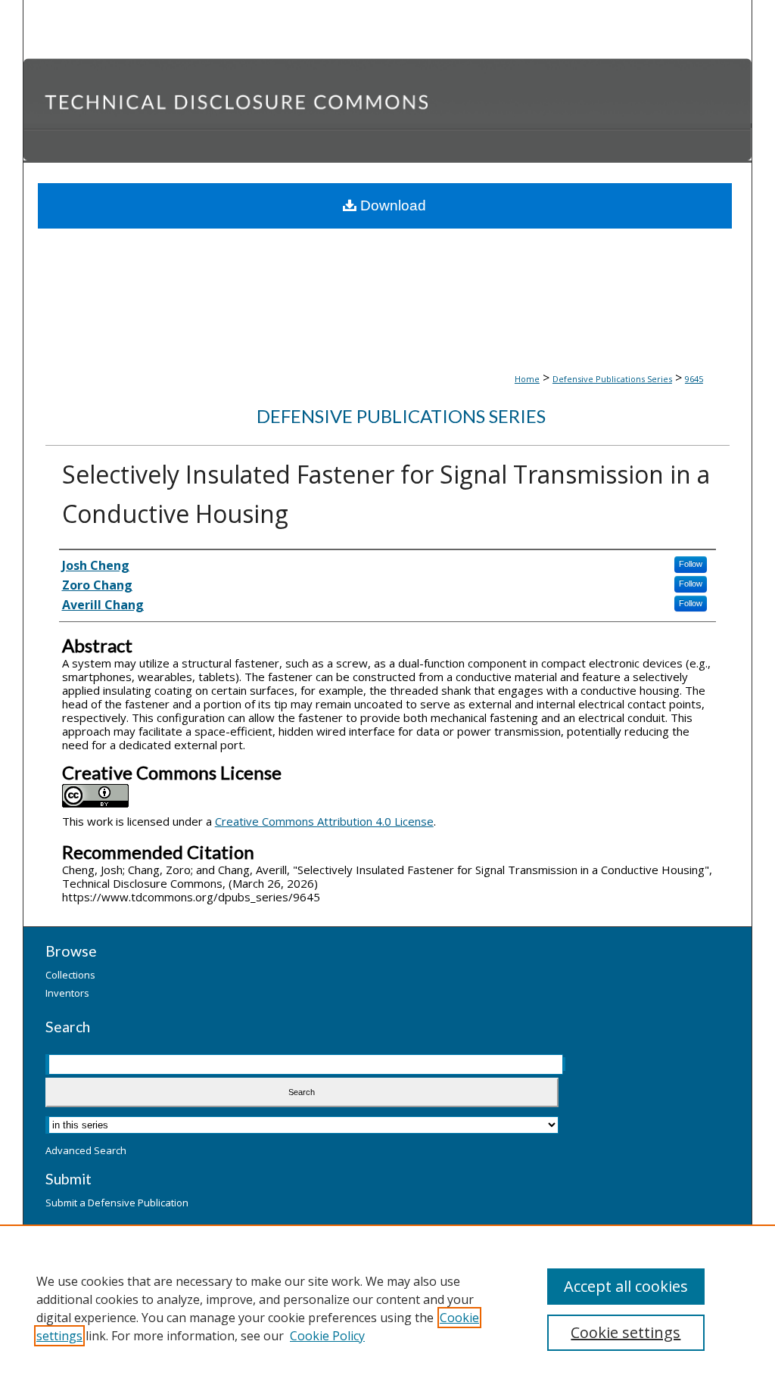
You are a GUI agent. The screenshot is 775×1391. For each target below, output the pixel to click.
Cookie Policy (327, 1335)
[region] (387, 1308)
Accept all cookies (626, 1286)
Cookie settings (625, 1332)
